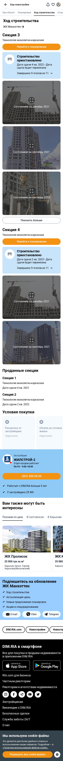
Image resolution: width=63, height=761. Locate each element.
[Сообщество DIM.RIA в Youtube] (30, 694)
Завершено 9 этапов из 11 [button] (33, 73)
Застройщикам (12, 701)
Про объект (8, 12)
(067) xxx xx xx (31, 476)
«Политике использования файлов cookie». (25, 747)
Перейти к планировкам (31, 46)
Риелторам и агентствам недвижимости (29, 687)
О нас (6, 725)
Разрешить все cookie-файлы (28, 754)
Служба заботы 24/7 (16, 719)
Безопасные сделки (15, 713)
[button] (5, 4)
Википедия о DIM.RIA (16, 707)
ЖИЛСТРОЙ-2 (24, 460)
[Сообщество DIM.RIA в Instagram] (5, 694)
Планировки (24, 12)
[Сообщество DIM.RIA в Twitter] (38, 694)
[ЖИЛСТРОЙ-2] (7, 459)
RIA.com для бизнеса (16, 675)
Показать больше (31, 220)
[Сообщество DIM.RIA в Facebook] (13, 694)
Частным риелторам (16, 681)
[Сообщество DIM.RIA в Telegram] (22, 694)
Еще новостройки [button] (19, 4)
